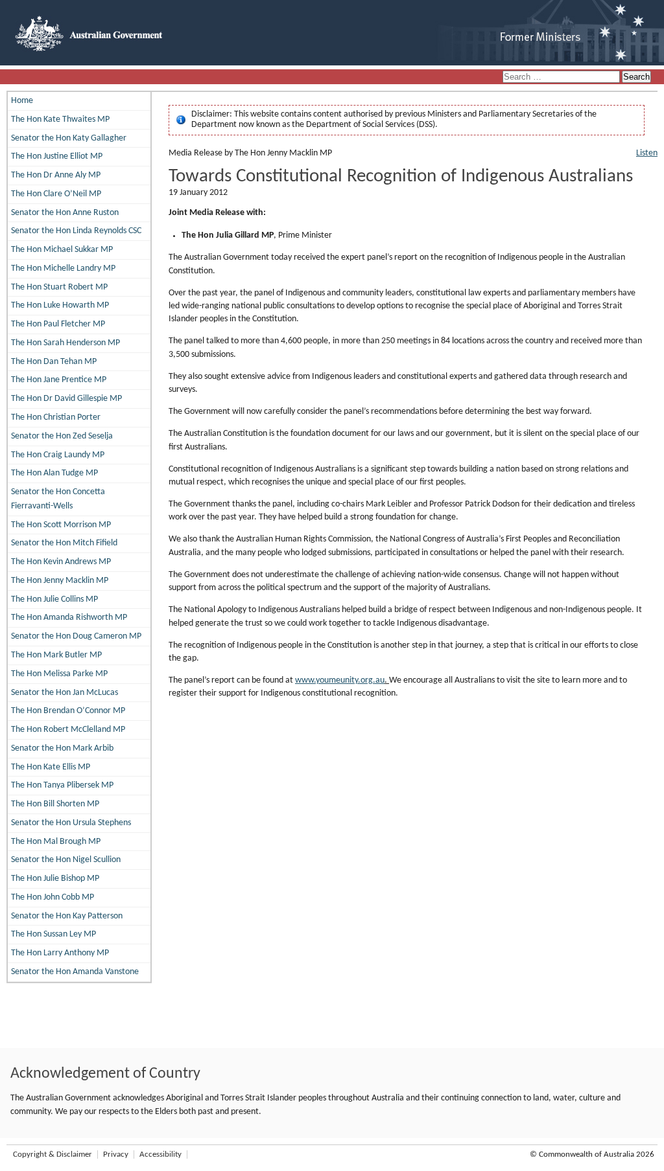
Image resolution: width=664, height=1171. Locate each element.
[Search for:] (562, 77)
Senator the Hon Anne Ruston (65, 213)
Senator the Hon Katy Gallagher (68, 138)
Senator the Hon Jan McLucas (64, 692)
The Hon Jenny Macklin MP (59, 580)
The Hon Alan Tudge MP (54, 473)
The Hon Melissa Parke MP (59, 674)
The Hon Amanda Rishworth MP (69, 617)
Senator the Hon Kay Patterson (67, 916)
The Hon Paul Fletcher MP (58, 324)
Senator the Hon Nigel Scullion (66, 860)
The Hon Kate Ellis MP (50, 767)
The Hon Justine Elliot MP (56, 156)
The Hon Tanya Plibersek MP (62, 785)
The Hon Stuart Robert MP (59, 287)
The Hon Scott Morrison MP (61, 525)
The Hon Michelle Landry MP (63, 268)
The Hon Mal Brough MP (56, 841)
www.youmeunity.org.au (340, 680)
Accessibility (160, 1154)
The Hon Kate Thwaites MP (60, 119)
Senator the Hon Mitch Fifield (64, 543)
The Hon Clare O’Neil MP (56, 194)
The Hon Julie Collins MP (54, 599)
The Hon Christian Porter (56, 417)
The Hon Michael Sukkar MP (62, 249)
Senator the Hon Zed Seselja (62, 436)
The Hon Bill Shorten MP (55, 804)
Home (22, 101)
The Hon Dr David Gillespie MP (66, 398)
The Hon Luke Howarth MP (60, 305)
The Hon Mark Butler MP (56, 655)
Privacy (115, 1154)
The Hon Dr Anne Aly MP (56, 175)
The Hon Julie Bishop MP (55, 878)
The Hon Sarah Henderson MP (65, 343)
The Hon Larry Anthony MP (60, 953)
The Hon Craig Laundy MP (57, 455)
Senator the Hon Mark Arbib (62, 748)
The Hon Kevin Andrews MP (61, 562)
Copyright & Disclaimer (52, 1154)
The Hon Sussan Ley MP (53, 934)
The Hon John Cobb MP (52, 897)
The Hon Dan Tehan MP (54, 362)
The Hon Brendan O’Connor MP (68, 711)
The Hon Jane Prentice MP (58, 380)
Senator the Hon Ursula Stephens (71, 823)
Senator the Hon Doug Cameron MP (76, 636)
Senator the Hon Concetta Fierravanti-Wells (58, 499)
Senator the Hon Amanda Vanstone (75, 972)
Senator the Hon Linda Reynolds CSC (76, 231)
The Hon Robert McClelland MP (68, 729)
